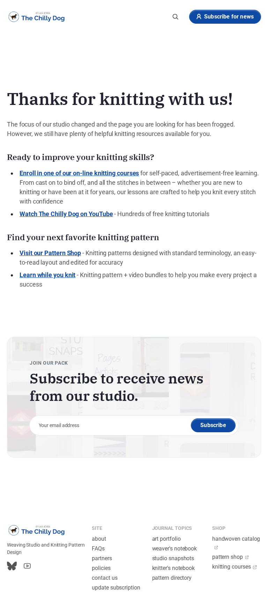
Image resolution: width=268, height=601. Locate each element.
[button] (175, 16)
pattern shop (227, 557)
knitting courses (231, 566)
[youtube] (27, 566)
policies (101, 568)
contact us (104, 578)
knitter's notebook (173, 568)
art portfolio (166, 538)
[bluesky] (12, 566)
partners (102, 558)
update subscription (116, 587)
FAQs (98, 548)
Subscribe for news (229, 16)
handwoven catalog (236, 538)
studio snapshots (173, 558)
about (99, 538)
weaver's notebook (174, 548)
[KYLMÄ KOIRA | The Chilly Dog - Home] (36, 16)
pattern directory (172, 578)
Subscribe (213, 425)
